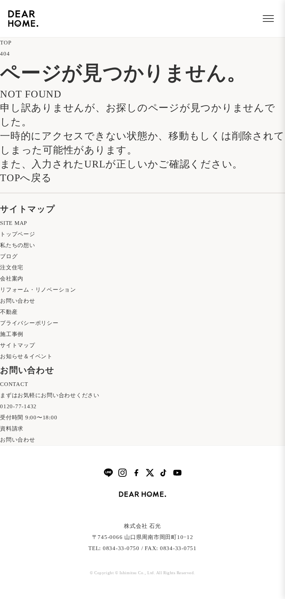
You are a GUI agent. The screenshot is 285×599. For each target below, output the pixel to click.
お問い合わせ (17, 301)
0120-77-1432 (18, 406)
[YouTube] (177, 473)
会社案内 (11, 279)
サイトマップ (17, 345)
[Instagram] (122, 473)
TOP (5, 43)
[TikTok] (164, 473)
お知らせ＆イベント (26, 356)
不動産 (8, 312)
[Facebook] (136, 473)
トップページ (17, 234)
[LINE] (108, 472)
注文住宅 (11, 267)
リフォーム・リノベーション (38, 290)
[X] (150, 473)
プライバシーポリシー (29, 323)
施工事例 (11, 334)
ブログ (8, 256)
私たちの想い (17, 245)
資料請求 (11, 429)
